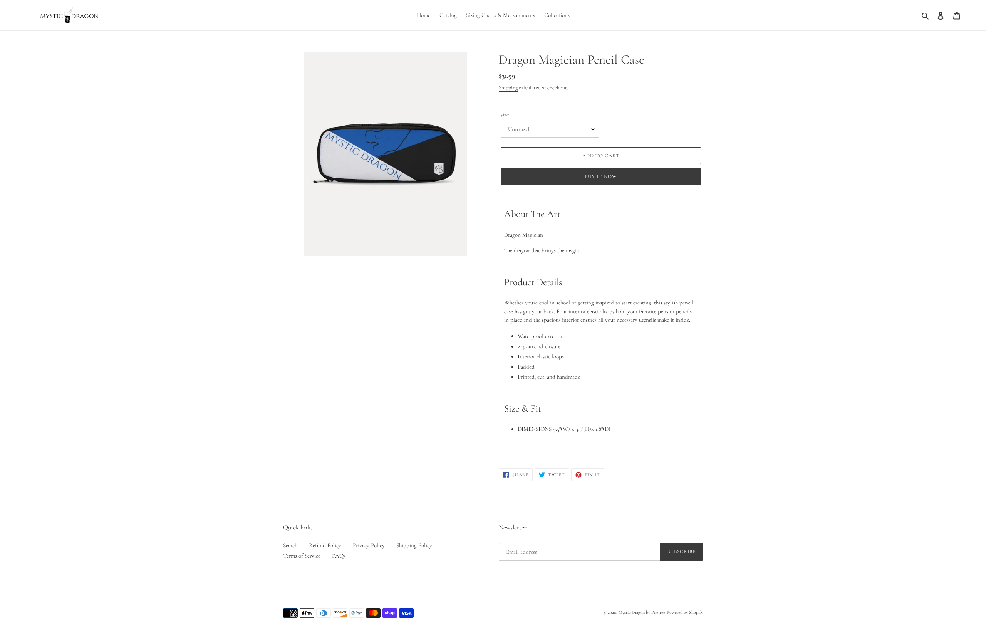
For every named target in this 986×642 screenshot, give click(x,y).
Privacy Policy (369, 545)
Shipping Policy (414, 545)
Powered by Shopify (685, 612)
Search (290, 545)
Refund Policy (325, 545)
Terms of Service (301, 555)
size (505, 114)
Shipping (508, 87)
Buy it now (601, 176)
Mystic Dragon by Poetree (642, 612)
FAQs (338, 555)
